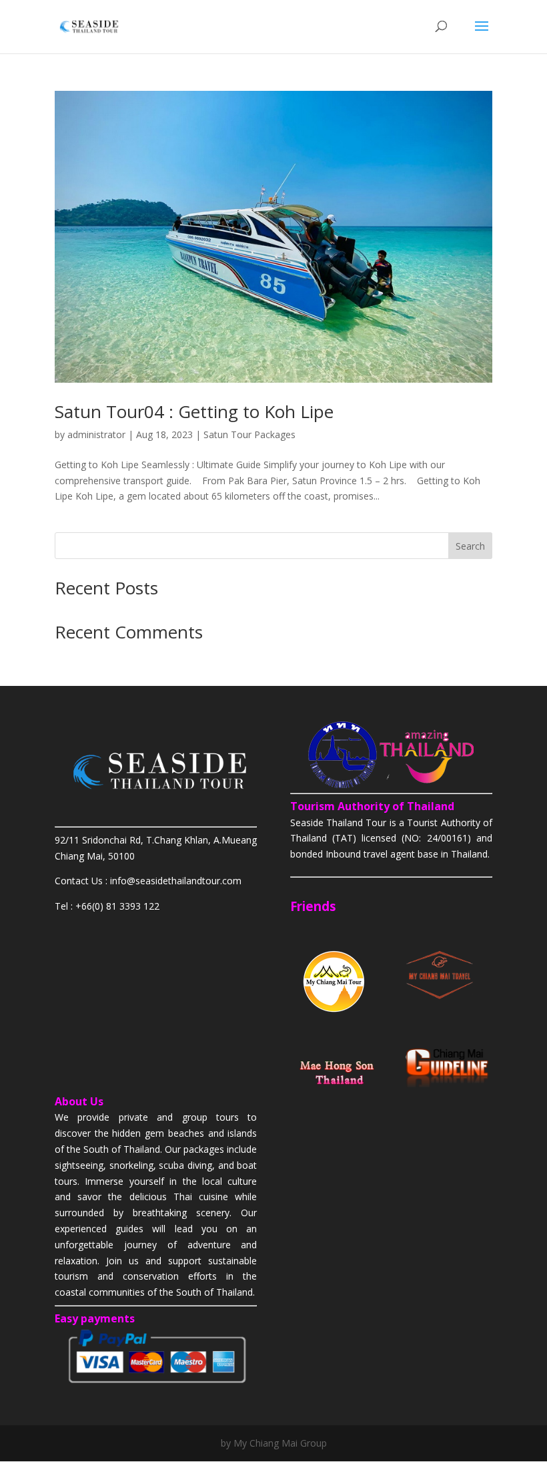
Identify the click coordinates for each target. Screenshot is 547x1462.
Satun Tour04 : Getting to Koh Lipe (194, 411)
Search (470, 546)
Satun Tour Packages (249, 434)
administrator (96, 434)
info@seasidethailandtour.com (175, 880)
